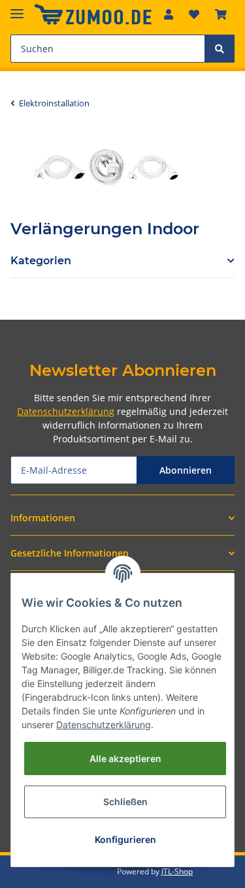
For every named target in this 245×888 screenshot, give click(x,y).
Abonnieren (185, 470)
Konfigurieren (125, 839)
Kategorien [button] (40, 260)
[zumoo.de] (93, 14)
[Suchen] (219, 49)
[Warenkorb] (221, 14)
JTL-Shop (177, 871)
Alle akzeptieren (125, 758)
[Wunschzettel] (194, 14)
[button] (168, 14)
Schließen (125, 801)
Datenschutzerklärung (65, 411)
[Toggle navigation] (17, 8)
